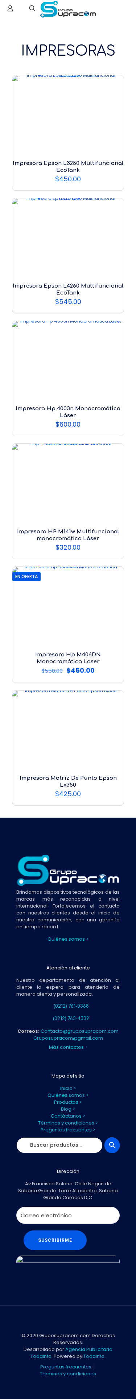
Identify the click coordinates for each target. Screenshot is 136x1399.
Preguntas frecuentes (65, 1366)
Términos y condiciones (68, 1373)
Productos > (68, 1102)
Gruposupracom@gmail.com (68, 1038)
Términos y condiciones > (68, 1122)
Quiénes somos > (68, 939)
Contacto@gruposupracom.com (80, 1031)
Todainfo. (94, 1356)
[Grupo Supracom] (68, 9)
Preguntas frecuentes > (68, 1129)
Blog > (68, 1109)
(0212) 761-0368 (71, 1006)
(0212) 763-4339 (71, 1018)
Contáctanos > (68, 1116)
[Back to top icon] (68, 1320)
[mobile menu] (126, 11)
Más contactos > (68, 1047)
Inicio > (68, 1088)
